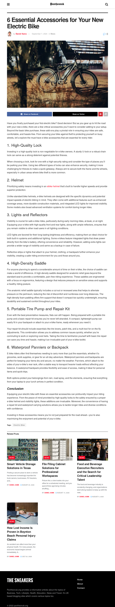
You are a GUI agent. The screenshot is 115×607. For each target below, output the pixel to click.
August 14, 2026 (63, 493)
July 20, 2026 (27, 556)
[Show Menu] (8, 4)
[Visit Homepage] (57, 4)
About (80, 583)
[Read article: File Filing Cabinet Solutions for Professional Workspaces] (57, 450)
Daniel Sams (21, 33)
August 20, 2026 (28, 485)
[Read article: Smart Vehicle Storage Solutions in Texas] (22, 450)
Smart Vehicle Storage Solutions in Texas (21, 466)
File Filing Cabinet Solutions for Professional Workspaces (53, 470)
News (53, 33)
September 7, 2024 (39, 33)
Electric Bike (19, 425)
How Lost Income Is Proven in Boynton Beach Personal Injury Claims (21, 533)
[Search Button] (106, 4)
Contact (81, 587)
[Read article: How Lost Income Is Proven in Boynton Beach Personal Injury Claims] (22, 513)
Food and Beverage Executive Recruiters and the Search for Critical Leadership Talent (90, 472)
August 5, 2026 (98, 497)
